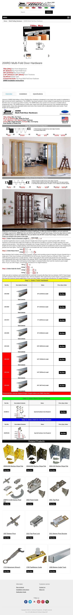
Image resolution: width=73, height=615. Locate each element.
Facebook (26, 601)
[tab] (9, 94)
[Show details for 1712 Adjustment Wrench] (14, 555)
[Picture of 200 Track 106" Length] (21, 345)
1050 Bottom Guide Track (57, 567)
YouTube (34, 601)
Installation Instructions (22, 589)
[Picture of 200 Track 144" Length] (21, 371)
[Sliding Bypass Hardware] (33, 8)
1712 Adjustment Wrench (11, 567)
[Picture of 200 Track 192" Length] (21, 384)
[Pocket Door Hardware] (21, 8)
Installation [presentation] (23, 94)
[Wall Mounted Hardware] (27, 8)
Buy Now (62, 294)
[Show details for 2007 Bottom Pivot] (14, 522)
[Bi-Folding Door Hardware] (46, 8)
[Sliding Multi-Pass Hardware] (40, 8)
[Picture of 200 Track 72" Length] (21, 319)
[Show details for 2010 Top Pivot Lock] (36, 522)
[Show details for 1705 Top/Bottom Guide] (36, 555)
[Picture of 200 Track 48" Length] (21, 293)
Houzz (47, 601)
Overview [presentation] (9, 94)
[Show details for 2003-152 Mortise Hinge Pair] (59, 454)
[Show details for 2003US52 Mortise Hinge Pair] (36, 454)
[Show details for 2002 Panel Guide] (36, 488)
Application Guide (21, 592)
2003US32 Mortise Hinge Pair (13, 466)
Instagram (43, 601)
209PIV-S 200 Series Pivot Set (12, 500)
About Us (41, 589)
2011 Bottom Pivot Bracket (58, 533)
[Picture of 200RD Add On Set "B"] (20, 432)
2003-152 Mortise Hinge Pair (58, 466)
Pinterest (38, 601)
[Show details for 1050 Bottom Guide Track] (59, 555)
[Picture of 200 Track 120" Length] (21, 358)
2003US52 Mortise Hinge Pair (36, 466)
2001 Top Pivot (54, 500)
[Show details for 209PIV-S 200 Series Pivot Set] (14, 488)
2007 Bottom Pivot (9, 533)
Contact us (42, 587)
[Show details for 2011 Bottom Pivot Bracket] (59, 522)
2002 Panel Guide (32, 500)
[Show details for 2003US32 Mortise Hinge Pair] (14, 454)
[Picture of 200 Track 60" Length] (21, 306)
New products (20, 587)
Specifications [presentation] (38, 94)
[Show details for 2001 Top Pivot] (59, 488)
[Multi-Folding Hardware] (52, 8)
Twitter (30, 601)
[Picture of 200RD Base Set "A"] (19, 411)
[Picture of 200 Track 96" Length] (21, 332)
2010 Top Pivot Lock (33, 533)
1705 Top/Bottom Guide (34, 567)
